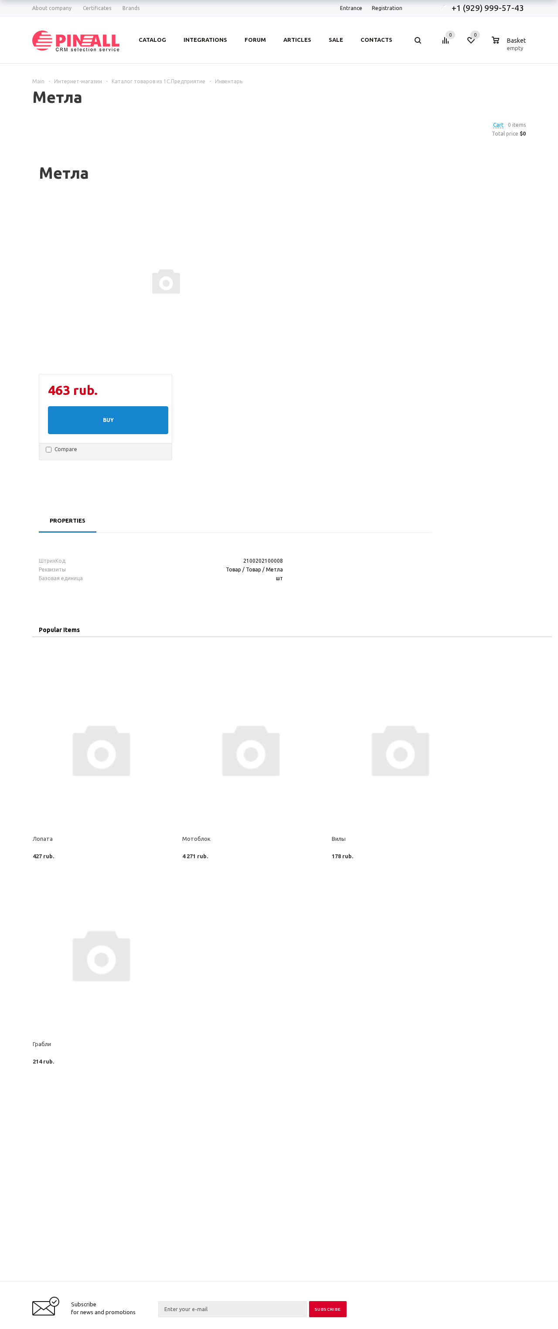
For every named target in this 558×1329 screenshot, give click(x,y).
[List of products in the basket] (509, 46)
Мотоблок (196, 839)
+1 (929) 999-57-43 (489, 8)
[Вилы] (399, 749)
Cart (498, 125)
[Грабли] (100, 954)
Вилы (339, 839)
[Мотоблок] (250, 749)
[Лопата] (100, 749)
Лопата (43, 839)
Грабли (42, 1044)
